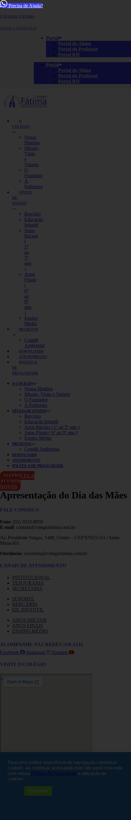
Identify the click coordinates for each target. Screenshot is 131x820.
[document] (65, 410)
